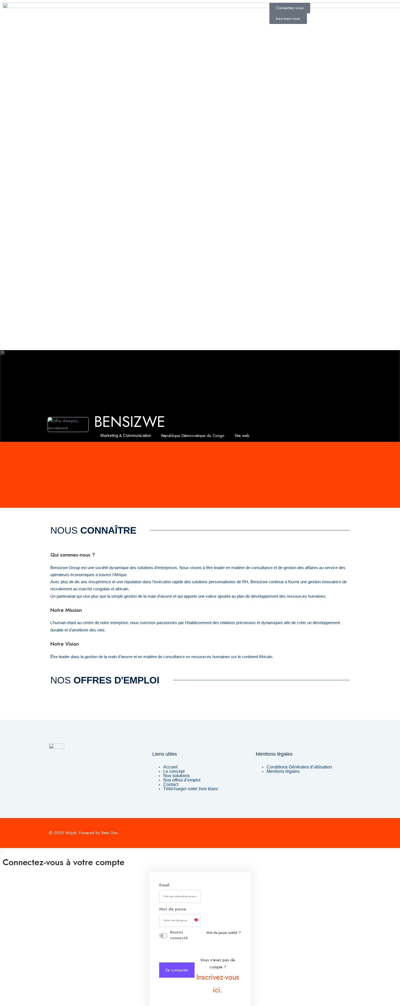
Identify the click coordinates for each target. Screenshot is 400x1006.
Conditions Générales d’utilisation (299, 767)
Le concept (173, 771)
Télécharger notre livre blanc (191, 788)
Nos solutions (176, 775)
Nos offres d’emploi (182, 780)
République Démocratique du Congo (192, 436)
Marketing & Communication (125, 435)
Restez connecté (179, 935)
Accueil (170, 767)
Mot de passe (172, 909)
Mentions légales (283, 771)
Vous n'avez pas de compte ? (217, 976)
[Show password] (196, 920)
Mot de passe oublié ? (224, 932)
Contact (170, 784)
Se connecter (176, 970)
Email (164, 885)
